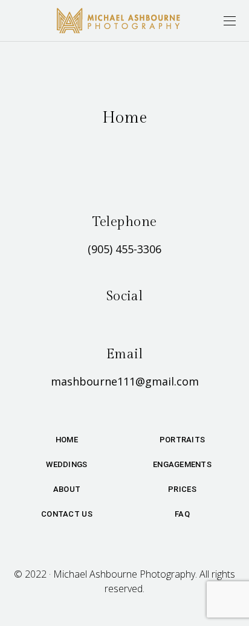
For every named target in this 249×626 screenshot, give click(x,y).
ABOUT (66, 489)
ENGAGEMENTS (182, 464)
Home (67, 439)
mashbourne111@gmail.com (125, 381)
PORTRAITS (182, 439)
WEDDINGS (66, 464)
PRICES (182, 489)
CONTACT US (66, 513)
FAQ (182, 513)
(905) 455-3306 (124, 249)
